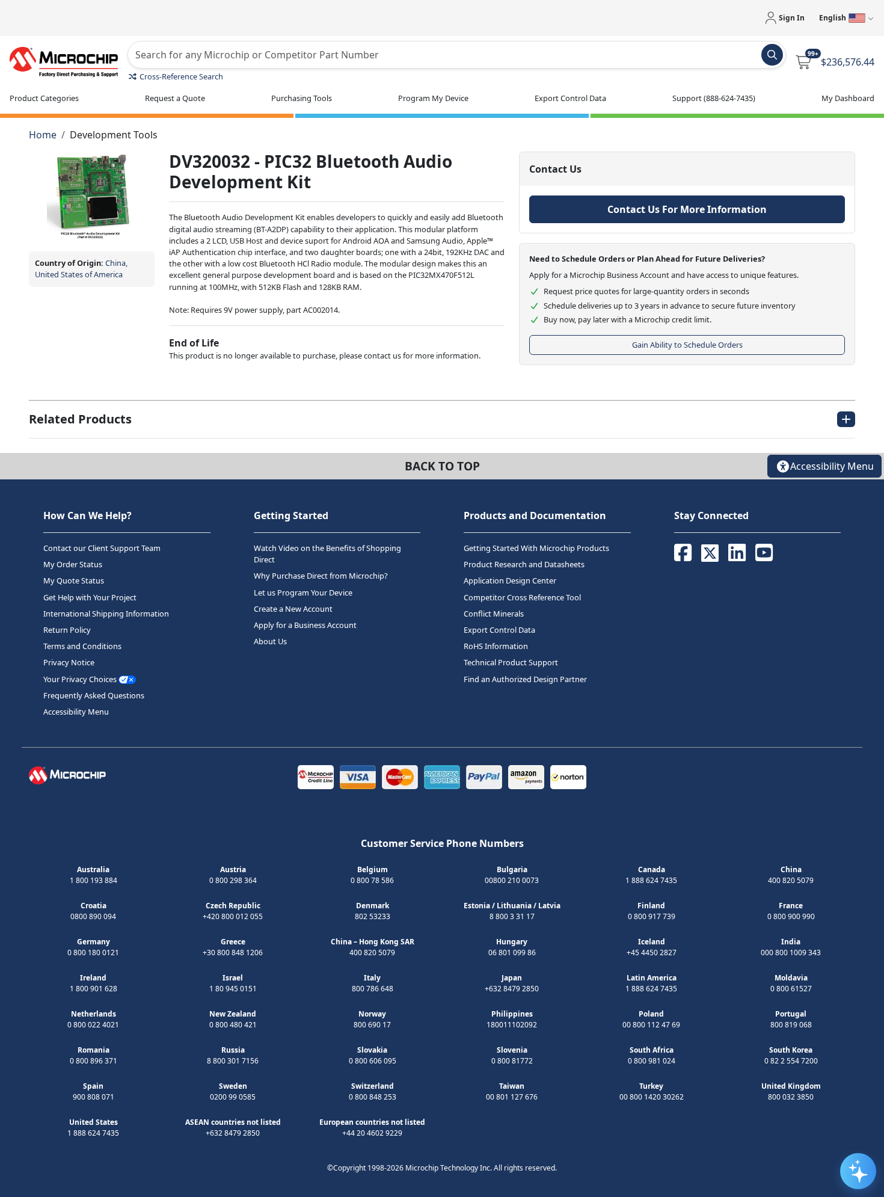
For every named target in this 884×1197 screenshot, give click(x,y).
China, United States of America (81, 268)
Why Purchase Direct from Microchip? (321, 576)
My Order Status (72, 564)
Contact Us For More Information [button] (687, 209)
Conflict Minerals (494, 613)
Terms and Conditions (82, 646)
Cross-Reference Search (181, 76)
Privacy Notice (68, 662)
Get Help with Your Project (90, 597)
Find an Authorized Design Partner (525, 679)
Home (43, 134)
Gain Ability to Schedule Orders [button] (687, 344)
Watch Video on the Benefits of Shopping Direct (327, 554)
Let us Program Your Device (303, 592)
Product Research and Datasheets (524, 564)
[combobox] (456, 55)
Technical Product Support (511, 662)
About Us (270, 641)
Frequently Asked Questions (93, 695)
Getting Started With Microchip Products (536, 548)
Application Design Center (510, 581)
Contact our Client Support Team (102, 548)
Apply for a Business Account (305, 625)
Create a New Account (293, 608)
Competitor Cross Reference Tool (522, 597)
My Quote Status (73, 581)
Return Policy (67, 629)
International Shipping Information (106, 613)
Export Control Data (499, 629)
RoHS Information (496, 646)
